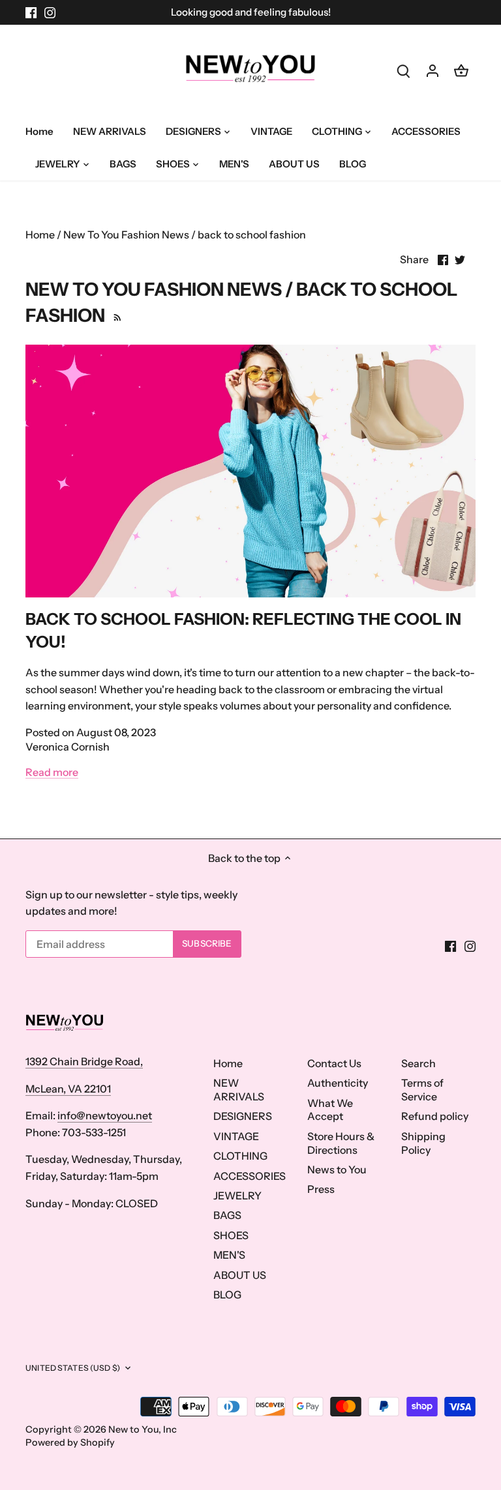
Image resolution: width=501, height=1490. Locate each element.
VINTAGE (236, 1136)
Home (228, 1063)
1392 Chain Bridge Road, (84, 1061)
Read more (51, 772)
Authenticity (337, 1082)
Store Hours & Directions (340, 1143)
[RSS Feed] (115, 315)
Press (321, 1189)
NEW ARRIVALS (238, 1089)
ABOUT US (239, 1275)
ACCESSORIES (249, 1175)
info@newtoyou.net (104, 1115)
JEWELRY (237, 1195)
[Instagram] (49, 12)
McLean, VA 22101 (68, 1088)
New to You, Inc (142, 1429)
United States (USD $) (72, 1368)
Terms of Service (422, 1089)
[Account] (432, 70)
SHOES (231, 1235)
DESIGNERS (242, 1116)
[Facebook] (31, 12)
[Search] (403, 70)
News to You (337, 1169)
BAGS (227, 1215)
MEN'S (229, 1254)
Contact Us (334, 1063)
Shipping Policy (423, 1143)
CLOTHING (240, 1155)
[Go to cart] (461, 70)
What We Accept (330, 1109)
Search (418, 1063)
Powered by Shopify (70, 1442)
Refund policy (434, 1116)
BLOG (227, 1294)
